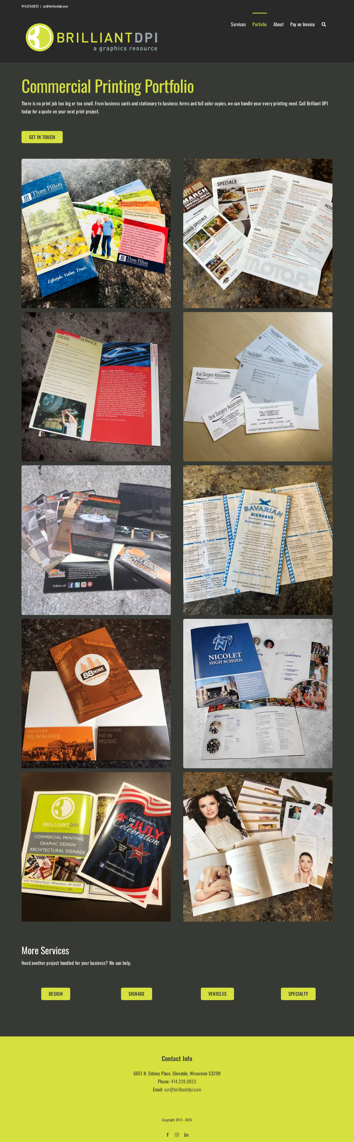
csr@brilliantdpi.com (55, 6)
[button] (324, 23)
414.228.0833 (183, 1081)
